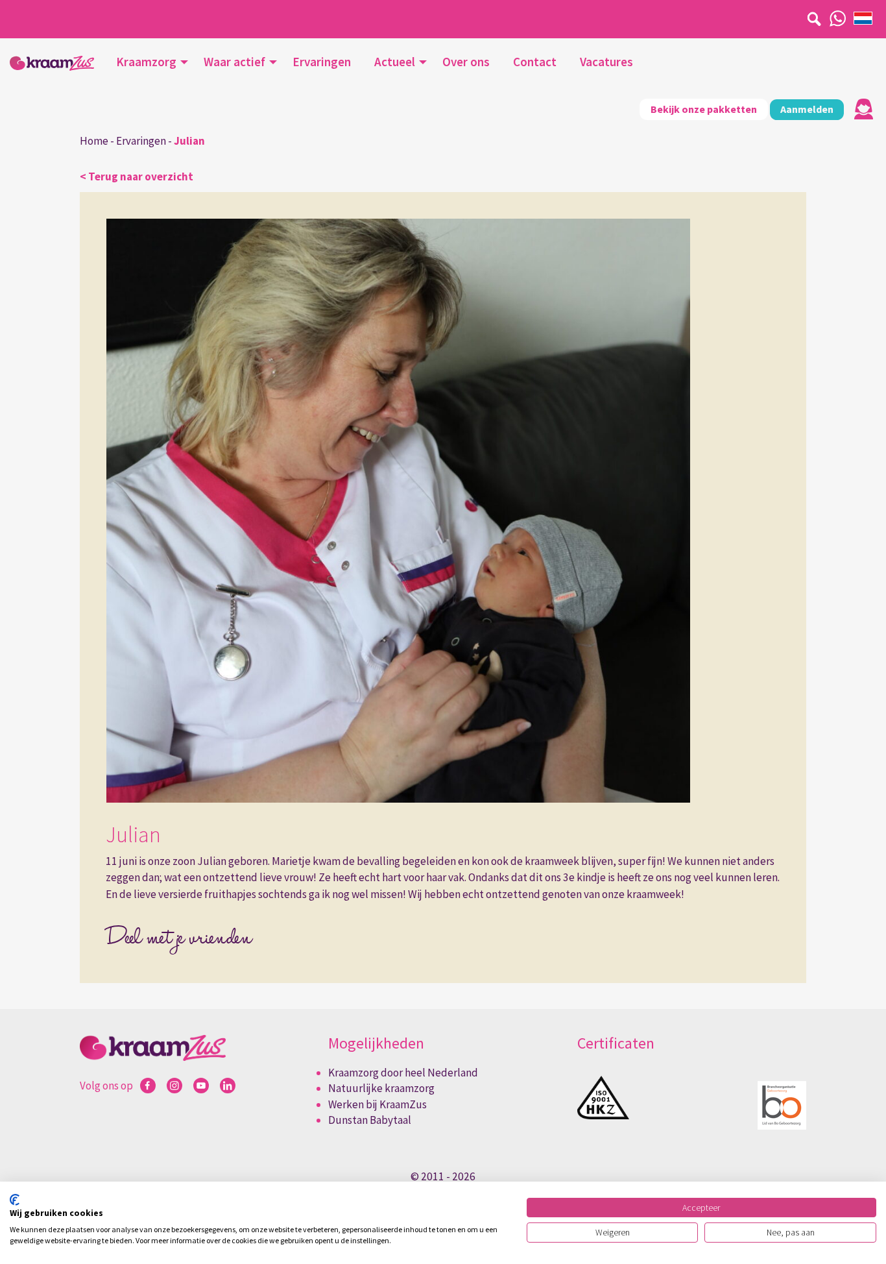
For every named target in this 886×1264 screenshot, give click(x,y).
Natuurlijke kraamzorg (381, 1088)
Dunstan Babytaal (369, 1120)
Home (94, 141)
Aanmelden (806, 109)
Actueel (394, 61)
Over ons (466, 61)
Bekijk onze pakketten (704, 109)
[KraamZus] (52, 63)
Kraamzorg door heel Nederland (403, 1072)
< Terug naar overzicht (136, 176)
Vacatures (606, 61)
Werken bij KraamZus (377, 1104)
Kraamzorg (146, 61)
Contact (535, 61)
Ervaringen (322, 61)
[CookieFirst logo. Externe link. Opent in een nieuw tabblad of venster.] (14, 1200)
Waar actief (234, 61)
